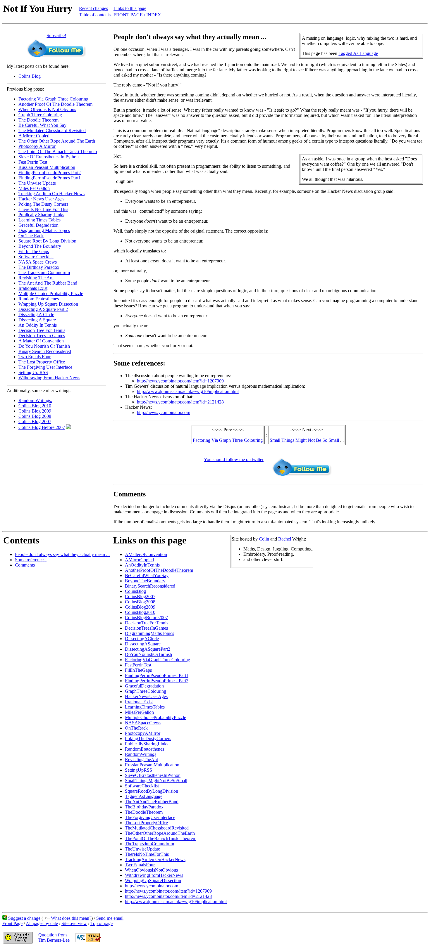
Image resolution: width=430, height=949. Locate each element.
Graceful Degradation (38, 225)
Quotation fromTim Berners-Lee (54, 937)
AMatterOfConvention (146, 554)
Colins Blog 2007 (34, 421)
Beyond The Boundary (39, 246)
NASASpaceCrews (143, 722)
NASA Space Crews (37, 261)
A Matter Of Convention (41, 340)
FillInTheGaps (138, 670)
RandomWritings (140, 754)
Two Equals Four (34, 356)
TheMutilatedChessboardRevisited (157, 827)
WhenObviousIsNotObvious (151, 869)
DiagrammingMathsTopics (149, 633)
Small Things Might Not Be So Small (304, 440)
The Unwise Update (37, 183)
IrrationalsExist (139, 701)
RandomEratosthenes (144, 749)
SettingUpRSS (138, 770)
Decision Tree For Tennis (41, 330)
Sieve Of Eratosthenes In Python (48, 156)
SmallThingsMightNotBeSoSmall (156, 780)
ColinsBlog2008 (140, 601)
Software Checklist (36, 256)
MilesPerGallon (139, 712)
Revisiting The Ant (36, 277)
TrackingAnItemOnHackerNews (155, 859)
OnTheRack (136, 727)
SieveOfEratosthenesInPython (152, 775)
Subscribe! (56, 35)
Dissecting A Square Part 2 (43, 309)
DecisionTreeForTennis (146, 622)
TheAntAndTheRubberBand (151, 801)
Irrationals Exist (32, 288)
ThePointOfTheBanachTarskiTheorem (160, 838)
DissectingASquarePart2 (147, 649)
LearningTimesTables (145, 706)
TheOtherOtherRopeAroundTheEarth (160, 833)
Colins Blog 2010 (34, 405)
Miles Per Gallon (34, 188)
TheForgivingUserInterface (150, 817)
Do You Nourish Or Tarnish (44, 346)
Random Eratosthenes (38, 298)
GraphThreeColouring (145, 691)
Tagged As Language (358, 53)
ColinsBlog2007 (140, 596)
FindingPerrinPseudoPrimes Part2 (49, 172)
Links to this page (129, 8)
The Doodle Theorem (38, 119)
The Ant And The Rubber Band (47, 282)
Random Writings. (35, 400)
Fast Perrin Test (32, 162)
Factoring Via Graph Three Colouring (53, 98)
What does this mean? (71, 918)
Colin (264, 538)
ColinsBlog (135, 591)
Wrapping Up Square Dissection (48, 304)
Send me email (109, 918)
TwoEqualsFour (140, 864)
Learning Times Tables (39, 219)
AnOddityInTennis (142, 564)
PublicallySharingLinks (146, 743)
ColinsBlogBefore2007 (146, 617)
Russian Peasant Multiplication (46, 167)
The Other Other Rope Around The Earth (56, 140)
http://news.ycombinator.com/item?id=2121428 (180, 401)
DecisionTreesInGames (146, 628)
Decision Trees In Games (41, 335)
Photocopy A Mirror (37, 146)
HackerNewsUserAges (146, 696)
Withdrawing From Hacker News (49, 377)
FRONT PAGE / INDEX (137, 14)
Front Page (12, 923)
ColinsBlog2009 (140, 607)
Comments (25, 564)
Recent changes (93, 8)
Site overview (74, 923)
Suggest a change (24, 918)
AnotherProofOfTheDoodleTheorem (159, 570)
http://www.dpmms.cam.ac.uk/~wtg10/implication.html (188, 391)
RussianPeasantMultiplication (152, 764)
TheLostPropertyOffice (146, 822)
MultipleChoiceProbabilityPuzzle (155, 717)
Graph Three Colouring (40, 114)
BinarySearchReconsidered (150, 585)
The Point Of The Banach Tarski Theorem (57, 151)
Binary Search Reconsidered (44, 351)
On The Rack (31, 235)
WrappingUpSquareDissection (153, 880)
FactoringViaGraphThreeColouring (157, 659)
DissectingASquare (143, 643)
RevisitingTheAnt (141, 759)
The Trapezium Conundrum (44, 272)
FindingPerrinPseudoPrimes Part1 (49, 177)
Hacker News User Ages (41, 198)
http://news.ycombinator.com (163, 412)
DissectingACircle (142, 638)
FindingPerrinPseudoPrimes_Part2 (156, 680)
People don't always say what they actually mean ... (62, 554)
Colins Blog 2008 (34, 416)
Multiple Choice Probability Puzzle (50, 293)
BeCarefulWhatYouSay (146, 575)
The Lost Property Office (41, 361)
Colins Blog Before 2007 (41, 427)
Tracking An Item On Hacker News (51, 193)
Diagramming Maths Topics (44, 230)
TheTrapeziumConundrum (149, 843)
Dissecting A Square (37, 319)
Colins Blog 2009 (34, 410)
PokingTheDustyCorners (148, 738)
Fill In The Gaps (33, 251)
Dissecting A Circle (36, 314)
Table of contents (95, 14)
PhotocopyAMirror (142, 733)
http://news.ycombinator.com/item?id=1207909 (180, 380)
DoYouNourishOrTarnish (148, 654)
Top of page (101, 923)
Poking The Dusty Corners (43, 204)
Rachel (284, 538)
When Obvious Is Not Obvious (47, 109)
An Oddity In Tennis (37, 325)
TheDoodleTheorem (144, 812)
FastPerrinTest (138, 664)
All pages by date (42, 923)
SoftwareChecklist (142, 785)
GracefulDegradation (144, 685)
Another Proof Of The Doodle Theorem (55, 104)
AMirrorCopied (139, 559)
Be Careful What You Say (42, 125)
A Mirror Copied (33, 135)
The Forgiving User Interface (45, 367)
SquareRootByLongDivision (151, 791)
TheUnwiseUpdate (142, 848)
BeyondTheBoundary (145, 580)
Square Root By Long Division (47, 240)
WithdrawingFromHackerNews (154, 875)
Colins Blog (29, 76)
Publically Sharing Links (41, 214)
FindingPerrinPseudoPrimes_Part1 (156, 675)
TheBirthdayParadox (144, 806)
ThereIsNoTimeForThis (147, 854)
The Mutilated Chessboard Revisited (52, 130)
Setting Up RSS (33, 372)
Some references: (31, 559)
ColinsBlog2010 (140, 612)
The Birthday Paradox (38, 267)
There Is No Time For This (43, 209)
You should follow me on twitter (234, 459)
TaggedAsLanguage (143, 796)
